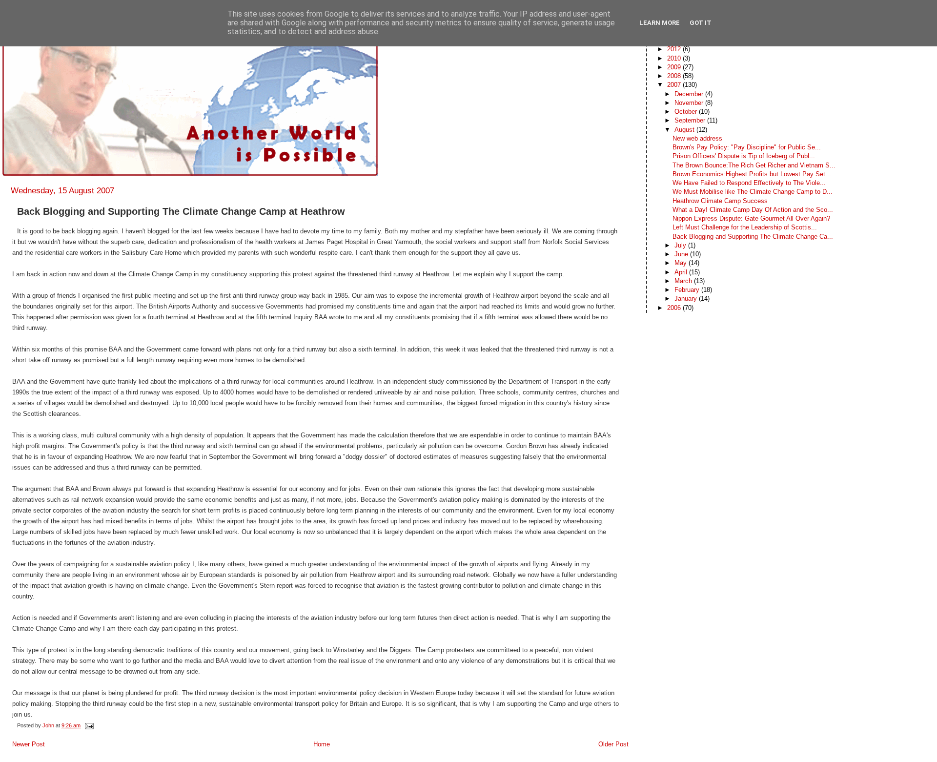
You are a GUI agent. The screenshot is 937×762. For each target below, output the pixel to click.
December (689, 94)
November (689, 102)
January (686, 298)
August (685, 129)
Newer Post (28, 744)
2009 (675, 67)
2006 (675, 307)
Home (321, 744)
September (690, 120)
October (686, 111)
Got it (701, 22)
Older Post (613, 744)
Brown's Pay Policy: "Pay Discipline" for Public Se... (746, 147)
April (681, 272)
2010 (675, 58)
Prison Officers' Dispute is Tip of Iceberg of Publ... (743, 156)
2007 (675, 84)
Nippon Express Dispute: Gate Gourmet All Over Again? (751, 218)
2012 (675, 49)
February (687, 289)
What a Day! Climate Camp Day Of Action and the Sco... (752, 209)
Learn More (659, 22)
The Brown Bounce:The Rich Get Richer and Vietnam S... (753, 165)
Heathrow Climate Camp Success (720, 201)
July (681, 245)
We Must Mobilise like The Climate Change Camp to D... (752, 191)
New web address (697, 138)
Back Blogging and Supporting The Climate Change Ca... (752, 236)
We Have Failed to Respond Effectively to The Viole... (749, 182)
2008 (675, 76)
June (682, 254)
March (684, 281)
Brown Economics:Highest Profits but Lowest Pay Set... (751, 174)
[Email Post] (88, 725)
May (681, 263)
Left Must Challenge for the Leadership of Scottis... (744, 227)
